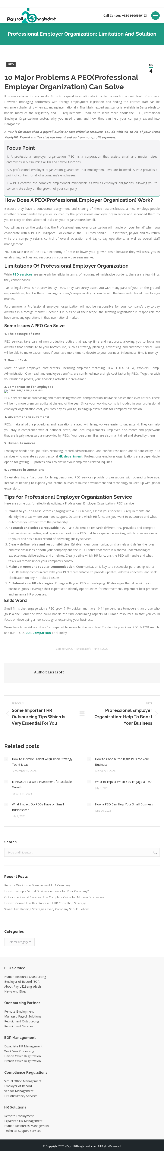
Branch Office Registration (22, 1061)
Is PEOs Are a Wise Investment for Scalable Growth (42, 784)
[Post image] (6, 759)
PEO (11, 64)
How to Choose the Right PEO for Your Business (122, 762)
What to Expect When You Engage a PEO (123, 782)
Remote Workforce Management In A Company (37, 885)
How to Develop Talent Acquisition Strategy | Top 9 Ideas (43, 762)
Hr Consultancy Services (20, 1096)
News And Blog (15, 991)
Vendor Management (19, 1091)
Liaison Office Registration (22, 1056)
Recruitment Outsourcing (21, 1021)
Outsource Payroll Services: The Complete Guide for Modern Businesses (54, 897)
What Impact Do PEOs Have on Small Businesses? (38, 807)
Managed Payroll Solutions (22, 1016)
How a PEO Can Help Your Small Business (124, 804)
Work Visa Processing (19, 1051)
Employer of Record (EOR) (22, 981)
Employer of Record (18, 1086)
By (83, 649)
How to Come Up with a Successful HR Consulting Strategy (45, 903)
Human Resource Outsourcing (25, 977)
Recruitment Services (18, 1026)
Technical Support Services (22, 1131)
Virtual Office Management (22, 1081)
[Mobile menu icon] (155, 15)
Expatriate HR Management (23, 1046)
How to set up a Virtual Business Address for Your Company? (46, 891)
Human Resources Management (26, 1126)
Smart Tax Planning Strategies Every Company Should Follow (46, 909)
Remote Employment (19, 1011)
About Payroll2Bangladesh (22, 986)
